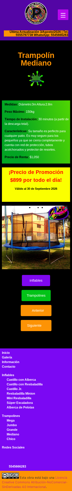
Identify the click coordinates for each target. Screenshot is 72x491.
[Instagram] (20, 457)
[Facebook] (5, 457)
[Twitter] (13, 457)
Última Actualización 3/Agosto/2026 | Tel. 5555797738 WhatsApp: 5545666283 (39, 33)
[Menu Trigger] (63, 14)
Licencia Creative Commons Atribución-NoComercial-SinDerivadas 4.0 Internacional (34, 482)
